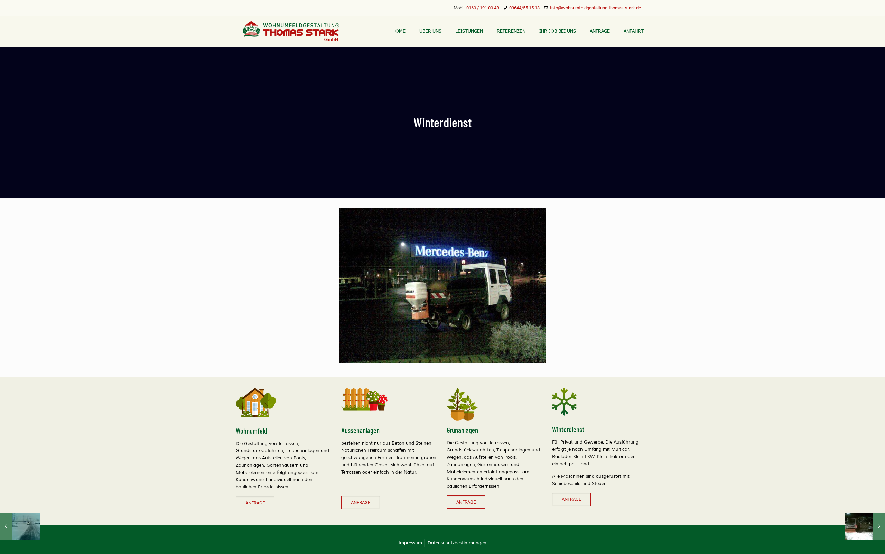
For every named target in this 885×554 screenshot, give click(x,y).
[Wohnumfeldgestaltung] (291, 31)
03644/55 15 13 (524, 7)
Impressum (410, 543)
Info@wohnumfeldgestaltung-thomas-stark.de (595, 7)
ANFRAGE (255, 502)
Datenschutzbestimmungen (457, 543)
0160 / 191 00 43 (482, 7)
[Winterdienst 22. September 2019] (20, 526)
